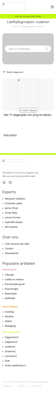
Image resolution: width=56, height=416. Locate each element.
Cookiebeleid (7, 386)
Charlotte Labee (13, 203)
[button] (12, 71)
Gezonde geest (9, 269)
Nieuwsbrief (11, 253)
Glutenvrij (10, 351)
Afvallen (9, 316)
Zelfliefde (10, 298)
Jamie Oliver (11, 208)
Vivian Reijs (11, 212)
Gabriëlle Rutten (14, 222)
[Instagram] (10, 182)
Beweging (10, 325)
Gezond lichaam (10, 306)
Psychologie (11, 288)
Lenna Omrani (13, 217)
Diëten (8, 321)
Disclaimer (22, 386)
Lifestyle (9, 274)
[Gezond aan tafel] (13, 7)
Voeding (9, 311)
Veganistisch (12, 337)
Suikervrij (10, 346)
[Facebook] (4, 182)
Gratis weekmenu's (15, 365)
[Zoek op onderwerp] (47, 48)
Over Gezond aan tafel (17, 243)
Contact (9, 248)
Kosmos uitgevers (42, 382)
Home (15, 26)
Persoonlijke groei (15, 284)
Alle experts (11, 226)
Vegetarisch (11, 341)
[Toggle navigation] (52, 7)
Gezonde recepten (11, 332)
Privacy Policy (37, 386)
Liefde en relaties (14, 279)
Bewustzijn (11, 293)
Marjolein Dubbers (15, 198)
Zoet (7, 360)
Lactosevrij (11, 356)
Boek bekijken (10, 135)
